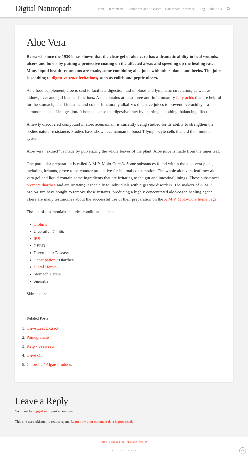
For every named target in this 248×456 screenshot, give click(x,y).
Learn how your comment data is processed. (102, 421)
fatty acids (185, 97)
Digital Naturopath (43, 8)
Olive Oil (35, 355)
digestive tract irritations (74, 77)
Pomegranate (38, 337)
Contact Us (117, 442)
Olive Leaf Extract (42, 328)
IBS (37, 238)
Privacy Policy (137, 442)
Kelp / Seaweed (40, 346)
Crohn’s (40, 224)
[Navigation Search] (228, 8)
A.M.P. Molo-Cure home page (190, 199)
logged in (40, 411)
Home (103, 442)
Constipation (44, 260)
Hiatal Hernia (45, 267)
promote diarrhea (41, 185)
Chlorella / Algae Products (49, 364)
